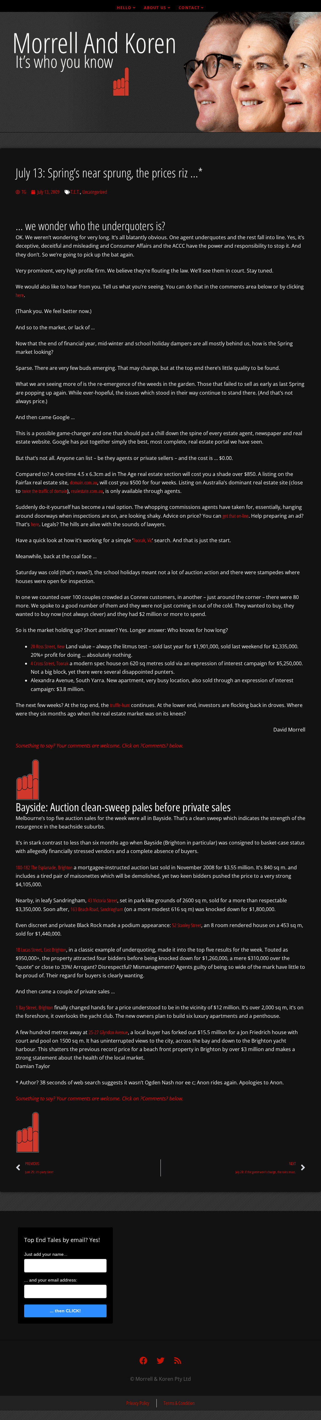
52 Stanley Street (186, 925)
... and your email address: (50, 1279)
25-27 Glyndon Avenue (108, 1032)
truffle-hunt (120, 705)
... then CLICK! (65, 1310)
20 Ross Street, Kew (48, 647)
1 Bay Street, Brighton (34, 1008)
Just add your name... (45, 1254)
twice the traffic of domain (44, 491)
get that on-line (236, 516)
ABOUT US (155, 7)
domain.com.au (83, 483)
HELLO (124, 7)
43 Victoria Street (102, 901)
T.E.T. (75, 192)
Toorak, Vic (142, 540)
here (20, 295)
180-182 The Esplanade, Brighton (44, 868)
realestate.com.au (87, 491)
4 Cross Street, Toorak (49, 664)
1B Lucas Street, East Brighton (41, 950)
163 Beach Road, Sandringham (97, 909)
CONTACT (189, 7)
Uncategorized (94, 192)
